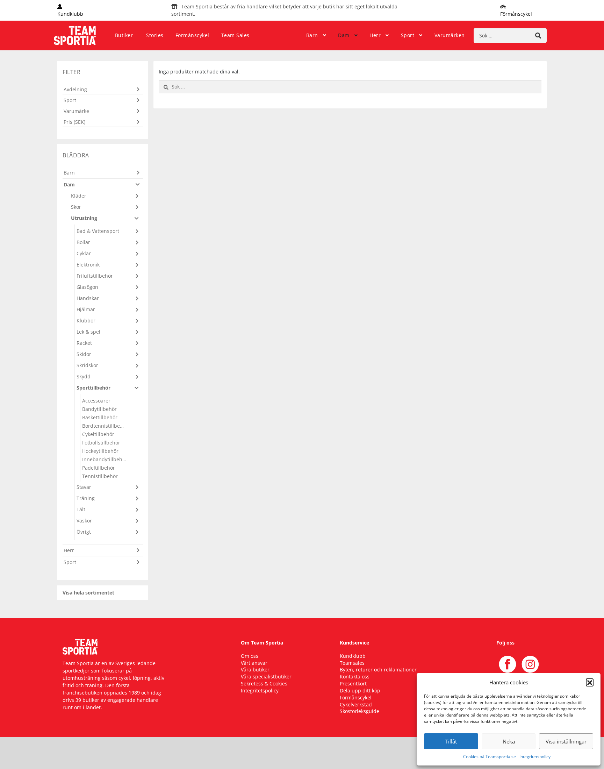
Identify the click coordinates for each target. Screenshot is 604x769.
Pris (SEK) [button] (74, 122)
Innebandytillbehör (104, 459)
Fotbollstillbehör (101, 442)
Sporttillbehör (93, 387)
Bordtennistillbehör (104, 425)
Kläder (78, 195)
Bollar (83, 242)
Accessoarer (96, 400)
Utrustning (84, 218)
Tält (81, 509)
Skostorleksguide (359, 711)
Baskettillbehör (99, 417)
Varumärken (449, 35)
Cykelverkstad (356, 704)
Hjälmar (86, 309)
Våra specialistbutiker (266, 676)
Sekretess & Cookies (264, 683)
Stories (155, 35)
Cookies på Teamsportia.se (489, 757)
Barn (312, 35)
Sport (408, 35)
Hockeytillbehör (100, 451)
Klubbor (86, 320)
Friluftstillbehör (95, 275)
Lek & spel (88, 331)
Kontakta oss (354, 676)
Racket (84, 343)
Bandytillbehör (99, 409)
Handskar (88, 298)
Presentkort (353, 683)
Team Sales (235, 35)
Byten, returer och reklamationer (378, 669)
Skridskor (87, 365)
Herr (375, 35)
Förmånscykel (192, 35)
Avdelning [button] (75, 89)
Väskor (84, 520)
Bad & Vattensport (98, 231)
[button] (589, 682)
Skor (76, 207)
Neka (509, 741)
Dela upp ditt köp (360, 690)
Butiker (124, 35)
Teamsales (352, 663)
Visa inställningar (566, 741)
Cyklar (84, 253)
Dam (344, 35)
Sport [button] (70, 100)
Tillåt (451, 741)
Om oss (249, 656)
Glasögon (87, 287)
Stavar (84, 487)
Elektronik (88, 264)
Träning (86, 498)
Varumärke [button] (76, 111)
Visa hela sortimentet (88, 592)
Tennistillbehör (100, 476)
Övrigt (84, 531)
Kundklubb (353, 656)
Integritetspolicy (535, 757)
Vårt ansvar (254, 663)
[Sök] (538, 35)
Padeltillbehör (98, 467)
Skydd (84, 376)
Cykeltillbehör (98, 434)
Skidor (84, 354)
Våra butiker (255, 669)
